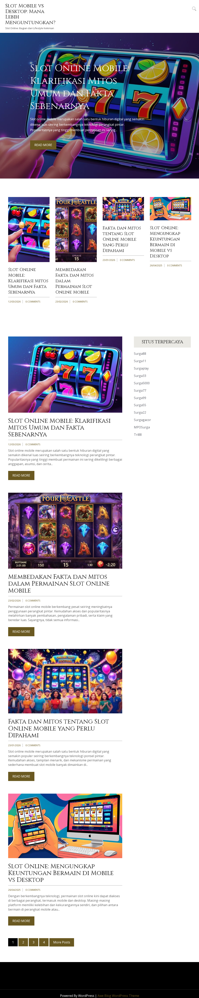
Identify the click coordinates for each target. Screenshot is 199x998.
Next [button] (193, 99)
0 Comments (32, 301)
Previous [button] (5, 99)
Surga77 (140, 390)
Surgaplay (141, 368)
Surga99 (140, 398)
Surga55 (140, 405)
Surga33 (140, 376)
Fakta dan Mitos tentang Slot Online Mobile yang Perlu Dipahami (122, 239)
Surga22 (140, 412)
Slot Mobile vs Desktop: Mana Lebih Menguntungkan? (30, 14)
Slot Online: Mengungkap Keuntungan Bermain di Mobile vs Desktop (165, 242)
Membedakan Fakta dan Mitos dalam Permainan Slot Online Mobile (59, 584)
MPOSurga (142, 427)
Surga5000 (142, 383)
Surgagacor (142, 420)
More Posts (61, 942)
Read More (43, 145)
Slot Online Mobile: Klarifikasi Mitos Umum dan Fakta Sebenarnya (28, 281)
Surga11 (140, 361)
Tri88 (138, 434)
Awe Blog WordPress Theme (118, 996)
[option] (99, 106)
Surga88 (140, 353)
